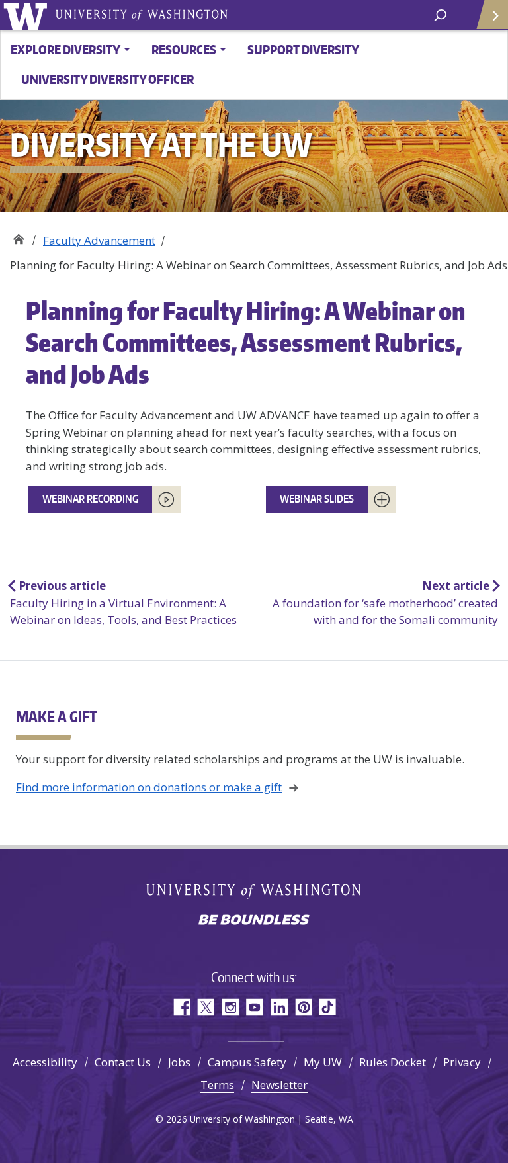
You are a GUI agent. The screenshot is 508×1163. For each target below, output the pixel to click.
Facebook (181, 1007)
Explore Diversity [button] (65, 49)
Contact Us (123, 1062)
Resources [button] (183, 49)
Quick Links (491, 15)
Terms (217, 1084)
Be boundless (254, 921)
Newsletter (279, 1084)
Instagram (230, 1007)
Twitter (205, 1007)
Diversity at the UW (18, 236)
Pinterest (303, 1007)
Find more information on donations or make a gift (149, 787)
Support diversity (303, 49)
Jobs (179, 1062)
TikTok (328, 1007)
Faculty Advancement (99, 240)
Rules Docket (392, 1062)
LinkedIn (279, 1007)
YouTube (254, 1007)
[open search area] (440, 14)
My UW (323, 1062)
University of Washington (27, 15)
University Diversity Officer (107, 79)
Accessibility (45, 1062)
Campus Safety (247, 1062)
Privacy (462, 1062)
